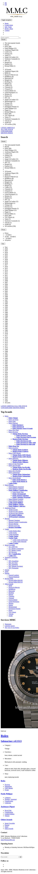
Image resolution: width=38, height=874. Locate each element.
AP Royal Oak (13, 510)
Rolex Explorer (13, 448)
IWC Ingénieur (13, 564)
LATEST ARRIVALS (8, 127)
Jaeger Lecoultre (10, 545)
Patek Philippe (9, 485)
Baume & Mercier (14, 587)
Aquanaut (14, 799)
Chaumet (11, 596)
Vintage (7, 816)
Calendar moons (10, 626)
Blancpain (12, 591)
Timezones (8, 624)
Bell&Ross (12, 589)
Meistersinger (13, 607)
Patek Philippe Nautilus (16, 501)
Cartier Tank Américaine (20, 540)
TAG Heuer (12, 612)
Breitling (11, 593)
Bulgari (11, 594)
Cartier (7, 529)
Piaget (10, 610)
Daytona (7, 784)
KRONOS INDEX (7, 133)
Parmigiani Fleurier (14, 608)
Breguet (7, 518)
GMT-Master (9, 788)
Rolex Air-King (13, 419)
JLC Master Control (15, 550)
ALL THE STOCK (7, 129)
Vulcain (11, 614)
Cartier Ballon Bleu (15, 531)
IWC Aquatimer (13, 561)
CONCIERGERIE (6, 131)
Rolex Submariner (14, 472)
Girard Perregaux (14, 601)
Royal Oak (8, 810)
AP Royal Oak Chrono (16, 511)
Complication (9, 801)
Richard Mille (9, 578)
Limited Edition (9, 814)
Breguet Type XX (14, 525)
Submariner (8, 786)
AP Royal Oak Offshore (16, 513)
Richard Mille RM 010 (16, 582)
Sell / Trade (8, 27)
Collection (8, 803)
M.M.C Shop (9, 29)
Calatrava (8, 797)
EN (6, 4)
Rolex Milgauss (13, 458)
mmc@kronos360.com (8, 840)
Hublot (11, 605)
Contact (7, 30)
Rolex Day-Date (14, 430)
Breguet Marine (13, 524)
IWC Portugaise (13, 568)
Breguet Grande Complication (18, 522)
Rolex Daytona (13, 432)
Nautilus (7, 799)
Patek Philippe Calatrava (16, 488)
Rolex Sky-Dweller (15, 471)
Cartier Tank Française (19, 541)
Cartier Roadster (14, 534)
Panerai (7, 573)
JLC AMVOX (13, 547)
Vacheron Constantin (11, 557)
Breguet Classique (14, 520)
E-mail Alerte (9, 25)
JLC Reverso (13, 552)
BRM (10, 586)
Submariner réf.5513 (11, 741)
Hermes (11, 603)
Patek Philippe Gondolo (16, 499)
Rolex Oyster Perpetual (16, 464)
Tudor (6, 571)
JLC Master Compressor (16, 548)
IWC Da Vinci (13, 563)
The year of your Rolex (12, 627)
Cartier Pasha (13, 533)
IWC (6, 559)
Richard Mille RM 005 (16, 580)
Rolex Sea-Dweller (14, 465)
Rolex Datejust (13, 423)
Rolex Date (12, 421)
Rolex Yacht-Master (15, 478)
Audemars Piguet (10, 508)
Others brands (9, 584)
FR (6, 3)
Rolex (6, 416)
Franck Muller (13, 600)
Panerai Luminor (14, 575)
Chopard (11, 598)
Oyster (7, 790)
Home (6, 23)
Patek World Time (18, 492)
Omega (7, 570)
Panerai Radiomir (14, 577)
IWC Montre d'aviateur (16, 566)
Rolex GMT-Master (15, 453)
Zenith (11, 616)
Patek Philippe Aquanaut (16, 487)
